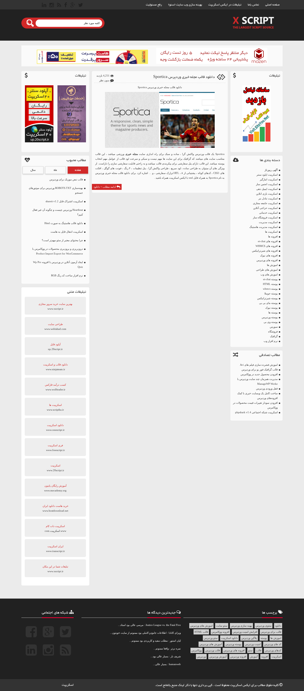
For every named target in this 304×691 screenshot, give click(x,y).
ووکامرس (196, 650)
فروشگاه (273, 331)
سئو (250, 650)
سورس (274, 326)
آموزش (254, 656)
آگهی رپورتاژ (271, 169)
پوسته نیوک (271, 307)
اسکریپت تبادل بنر (268, 198)
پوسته (264, 638)
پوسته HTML (270, 284)
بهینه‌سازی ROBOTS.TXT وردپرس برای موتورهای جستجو (56, 190)
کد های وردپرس (272, 644)
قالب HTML (201, 631)
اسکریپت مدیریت (268, 222)
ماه (55, 170)
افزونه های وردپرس (267, 260)
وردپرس (201, 656)
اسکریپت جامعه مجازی (265, 203)
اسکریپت (276, 656)
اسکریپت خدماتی (268, 212)
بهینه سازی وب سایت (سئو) (185, 5)
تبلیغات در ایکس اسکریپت (225, 5)
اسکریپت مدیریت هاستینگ (263, 227)
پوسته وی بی (271, 322)
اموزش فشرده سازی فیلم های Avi (259, 364)
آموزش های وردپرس (211, 644)
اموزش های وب (269, 274)
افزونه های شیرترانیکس (265, 250)
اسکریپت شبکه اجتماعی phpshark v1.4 (256, 412)
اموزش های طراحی (267, 269)
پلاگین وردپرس (249, 638)
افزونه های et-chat (268, 241)
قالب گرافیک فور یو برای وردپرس (260, 369)
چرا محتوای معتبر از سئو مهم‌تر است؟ (62, 240)
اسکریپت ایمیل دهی (267, 188)
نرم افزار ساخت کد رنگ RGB (67, 275)
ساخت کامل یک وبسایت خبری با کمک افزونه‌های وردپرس (257, 395)
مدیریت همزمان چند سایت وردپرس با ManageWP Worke (257, 381)
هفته (78, 170)
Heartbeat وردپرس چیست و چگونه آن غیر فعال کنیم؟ (57, 212)
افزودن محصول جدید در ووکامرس (259, 374)
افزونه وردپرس (238, 656)
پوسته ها (273, 312)
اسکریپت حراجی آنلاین (265, 207)
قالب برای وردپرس (271, 631)
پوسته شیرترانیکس (267, 298)
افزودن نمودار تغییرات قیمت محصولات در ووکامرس (255, 405)
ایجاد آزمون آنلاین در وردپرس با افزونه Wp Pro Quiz (58, 264)
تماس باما (253, 5)
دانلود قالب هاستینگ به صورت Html (63, 223)
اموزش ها (272, 265)
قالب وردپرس (212, 650)
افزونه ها (273, 236)
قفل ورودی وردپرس (267, 388)
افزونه (264, 656)
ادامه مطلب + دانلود (105, 186)
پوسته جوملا (271, 293)
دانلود (278, 625)
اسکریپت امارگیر (269, 179)
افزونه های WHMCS (267, 246)
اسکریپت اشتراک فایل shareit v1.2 (64, 201)
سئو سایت (221, 625)
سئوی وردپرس (263, 625)
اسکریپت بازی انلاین (267, 193)
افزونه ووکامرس (220, 631)
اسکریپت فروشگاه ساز (265, 217)
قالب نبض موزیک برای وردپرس (66, 179)
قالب (258, 650)
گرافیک (274, 336)
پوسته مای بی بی (268, 303)
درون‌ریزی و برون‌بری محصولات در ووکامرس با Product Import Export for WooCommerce (57, 251)
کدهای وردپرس (273, 650)
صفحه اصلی (272, 5)
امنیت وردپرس (253, 644)
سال (33, 170)
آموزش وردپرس (218, 656)
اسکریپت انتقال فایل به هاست (67, 231)
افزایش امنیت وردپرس (245, 631)
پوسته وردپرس (270, 317)
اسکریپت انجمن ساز (267, 184)
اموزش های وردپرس (201, 625)
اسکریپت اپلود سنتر (267, 174)
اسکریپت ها (271, 231)
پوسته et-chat (270, 279)
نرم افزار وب (271, 341)
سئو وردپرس (211, 638)
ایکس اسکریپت (240, 685)
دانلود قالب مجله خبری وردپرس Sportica (184, 77)
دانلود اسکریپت (229, 638)
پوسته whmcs (270, 288)
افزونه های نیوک (269, 255)
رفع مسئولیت (154, 5)
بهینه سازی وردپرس (241, 625)
